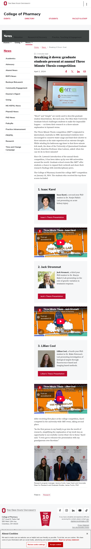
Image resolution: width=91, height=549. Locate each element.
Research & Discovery (37, 37)
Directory (29, 19)
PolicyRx (9, 123)
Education (18, 37)
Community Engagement (16, 88)
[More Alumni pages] (10, 43)
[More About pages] (10, 38)
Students (53, 19)
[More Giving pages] (21, 43)
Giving (17, 42)
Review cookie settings (36, 544)
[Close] (87, 533)
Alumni (6, 42)
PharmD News (12, 111)
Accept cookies (55, 544)
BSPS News (11, 76)
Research (46, 495)
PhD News (10, 117)
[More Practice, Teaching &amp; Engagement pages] (82, 38)
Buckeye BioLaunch (14, 82)
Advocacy (10, 64)
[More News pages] (31, 43)
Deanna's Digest (13, 94)
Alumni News (11, 70)
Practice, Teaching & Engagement (67, 37)
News (28, 42)
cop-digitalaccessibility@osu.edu (80, 520)
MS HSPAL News (13, 105)
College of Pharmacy (22, 13)
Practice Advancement (16, 129)
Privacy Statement (83, 525)
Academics (10, 58)
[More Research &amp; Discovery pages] (48, 38)
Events (7, 19)
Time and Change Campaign (13, 148)
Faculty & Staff (79, 19)
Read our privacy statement (69, 540)
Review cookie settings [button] (81, 529)
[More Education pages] (24, 38)
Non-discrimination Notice (80, 527)
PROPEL (9, 135)
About (6, 37)
